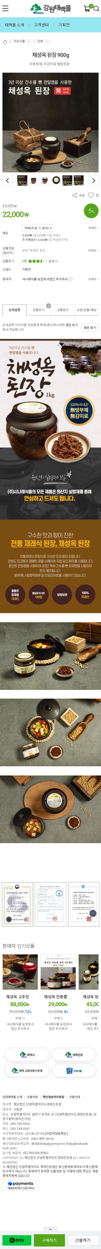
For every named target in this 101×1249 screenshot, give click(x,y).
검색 (96, 8)
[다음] (93, 180)
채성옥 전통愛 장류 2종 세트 (67, 997)
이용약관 (32, 1097)
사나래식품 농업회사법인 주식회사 (45, 279)
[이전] (7, 180)
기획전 (26, 269)
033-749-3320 (20, 1124)
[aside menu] (5, 8)
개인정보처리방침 (53, 1097)
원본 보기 (71, 325)
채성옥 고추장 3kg (21, 997)
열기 (50, 1229)
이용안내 (74, 1097)
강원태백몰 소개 (12, 1097)
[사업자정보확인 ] (56, 1133)
